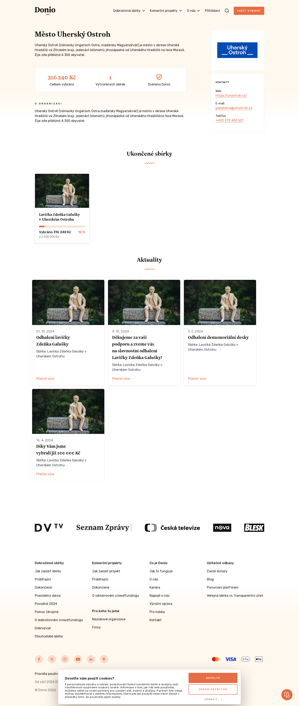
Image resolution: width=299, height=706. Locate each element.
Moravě (177, 116)
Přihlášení (212, 11)
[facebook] (39, 659)
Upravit (211, 699)
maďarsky (107, 111)
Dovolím (213, 677)
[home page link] (45, 11)
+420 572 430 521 (229, 120)
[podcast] (104, 659)
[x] (52, 659)
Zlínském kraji (63, 116)
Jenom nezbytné (213, 689)
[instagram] (65, 659)
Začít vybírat (249, 10)
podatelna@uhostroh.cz (234, 108)
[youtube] (78, 659)
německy (67, 111)
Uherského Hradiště (145, 116)
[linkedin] (91, 659)
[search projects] (227, 11)
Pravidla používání (49, 674)
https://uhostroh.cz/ (231, 95)
